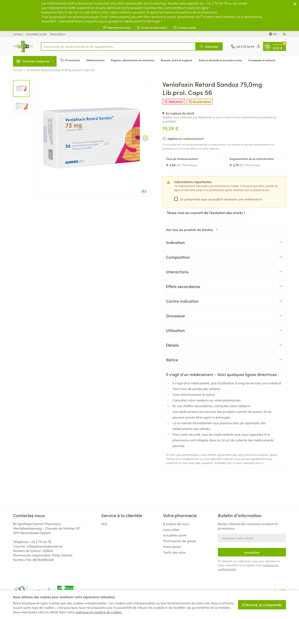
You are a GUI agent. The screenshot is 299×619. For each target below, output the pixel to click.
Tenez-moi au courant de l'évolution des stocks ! (206, 212)
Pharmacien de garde (179, 541)
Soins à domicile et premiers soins (220, 60)
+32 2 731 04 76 (40, 541)
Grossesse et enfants (261, 60)
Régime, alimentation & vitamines (132, 60)
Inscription (252, 552)
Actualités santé (36, 34)
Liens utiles (171, 529)
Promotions (72, 60)
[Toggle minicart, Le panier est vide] (267, 46)
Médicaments (95, 60)
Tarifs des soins (174, 552)
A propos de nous (176, 523)
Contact (18, 34)
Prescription (57, 34)
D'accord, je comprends (262, 604)
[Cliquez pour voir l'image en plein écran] (91, 138)
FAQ (104, 523)
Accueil (17, 70)
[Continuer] (145, 138)
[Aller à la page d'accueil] (23, 46)
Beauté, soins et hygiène (176, 60)
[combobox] (118, 46)
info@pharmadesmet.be (44, 546)
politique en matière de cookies (99, 612)
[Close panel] (295, 4)
